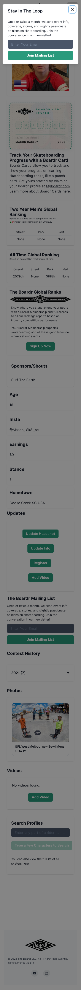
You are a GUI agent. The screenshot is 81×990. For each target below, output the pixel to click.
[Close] (72, 9)
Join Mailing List (40, 55)
